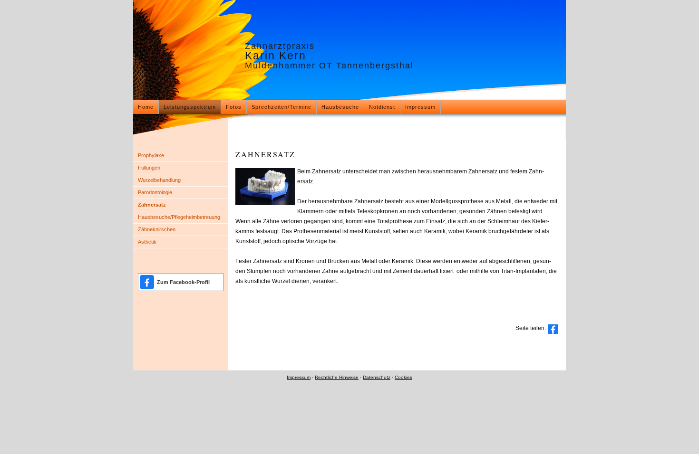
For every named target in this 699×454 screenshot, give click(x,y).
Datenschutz (376, 377)
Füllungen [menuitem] (149, 167)
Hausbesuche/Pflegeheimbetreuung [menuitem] (179, 217)
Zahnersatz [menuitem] (152, 205)
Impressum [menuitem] (420, 107)
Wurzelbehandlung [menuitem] (159, 180)
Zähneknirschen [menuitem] (156, 229)
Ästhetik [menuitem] (147, 242)
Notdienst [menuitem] (382, 107)
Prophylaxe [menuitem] (151, 155)
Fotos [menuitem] (234, 107)
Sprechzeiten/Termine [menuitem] (281, 107)
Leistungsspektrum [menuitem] (190, 107)
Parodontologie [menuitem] (155, 192)
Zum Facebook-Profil (183, 282)
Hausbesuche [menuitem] (340, 107)
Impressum (299, 377)
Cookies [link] (403, 377)
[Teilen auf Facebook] (553, 329)
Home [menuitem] (146, 107)
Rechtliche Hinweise (337, 377)
